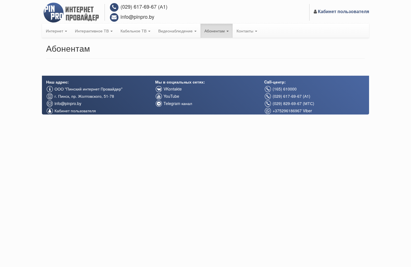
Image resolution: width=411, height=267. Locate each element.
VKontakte (172, 89)
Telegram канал (177, 103)
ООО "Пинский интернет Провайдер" (87, 89)
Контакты (245, 31)
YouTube (170, 96)
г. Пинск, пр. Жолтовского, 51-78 (83, 96)
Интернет (55, 31)
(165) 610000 (284, 89)
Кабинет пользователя (74, 110)
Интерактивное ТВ (92, 31)
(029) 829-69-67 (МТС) (292, 103)
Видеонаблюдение (176, 31)
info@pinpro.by (136, 16)
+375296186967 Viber (291, 110)
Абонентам (215, 31)
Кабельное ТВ (134, 31)
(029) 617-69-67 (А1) (143, 6)
